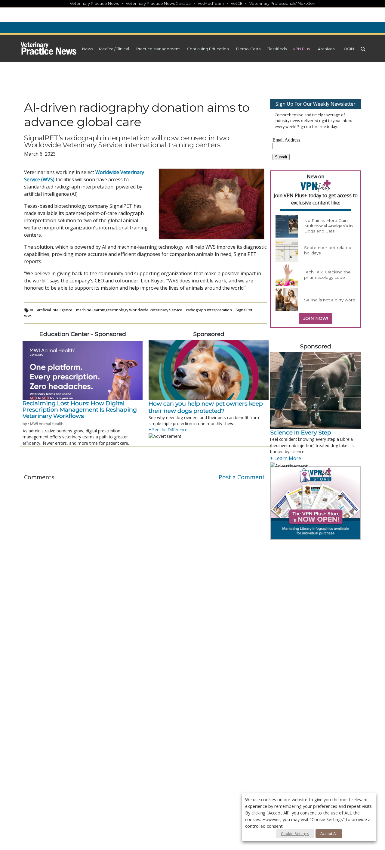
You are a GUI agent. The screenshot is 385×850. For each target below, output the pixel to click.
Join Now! (315, 318)
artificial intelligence (54, 310)
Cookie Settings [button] (295, 833)
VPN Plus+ (302, 49)
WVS (28, 316)
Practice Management (158, 49)
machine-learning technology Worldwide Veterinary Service (129, 310)
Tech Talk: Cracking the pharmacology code (327, 274)
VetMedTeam (211, 3)
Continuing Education (208, 49)
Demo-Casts (248, 49)
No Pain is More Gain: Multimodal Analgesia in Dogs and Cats (328, 225)
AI (31, 310)
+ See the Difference (168, 429)
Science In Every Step (300, 432)
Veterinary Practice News (94, 3)
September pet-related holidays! (327, 250)
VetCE (236, 3)
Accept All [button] (328, 833)
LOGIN (348, 49)
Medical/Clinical (114, 49)
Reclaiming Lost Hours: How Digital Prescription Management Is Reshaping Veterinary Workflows (80, 409)
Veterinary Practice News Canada (158, 3)
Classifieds (276, 49)
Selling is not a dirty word (329, 299)
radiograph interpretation (209, 310)
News (87, 49)
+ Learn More (285, 458)
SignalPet (244, 310)
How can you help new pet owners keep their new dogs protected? (206, 407)
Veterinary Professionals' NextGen (282, 3)
